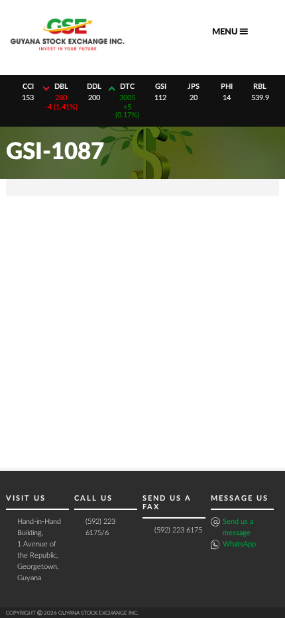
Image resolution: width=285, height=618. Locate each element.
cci (28, 86)
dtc (127, 86)
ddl (94, 86)
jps (194, 86)
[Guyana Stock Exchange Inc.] (67, 54)
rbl (259, 86)
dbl (61, 86)
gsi (160, 86)
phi (227, 86)
